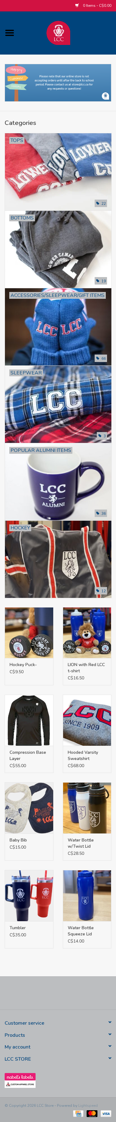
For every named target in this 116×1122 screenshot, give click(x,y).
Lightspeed (88, 1105)
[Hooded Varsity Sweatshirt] (87, 720)
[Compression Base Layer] (29, 720)
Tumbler (18, 928)
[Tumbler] (29, 895)
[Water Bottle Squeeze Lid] (87, 895)
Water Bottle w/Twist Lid (81, 843)
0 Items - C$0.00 (96, 5)
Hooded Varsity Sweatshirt (83, 755)
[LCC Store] (68, 32)
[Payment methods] (77, 1113)
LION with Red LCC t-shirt (86, 668)
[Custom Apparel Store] (58, 1084)
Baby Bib (18, 840)
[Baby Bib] (29, 807)
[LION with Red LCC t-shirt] (87, 632)
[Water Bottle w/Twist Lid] (87, 807)
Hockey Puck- (23, 665)
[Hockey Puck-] (29, 632)
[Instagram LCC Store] (80, 995)
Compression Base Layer (28, 755)
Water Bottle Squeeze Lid (81, 931)
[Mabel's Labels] (58, 1076)
